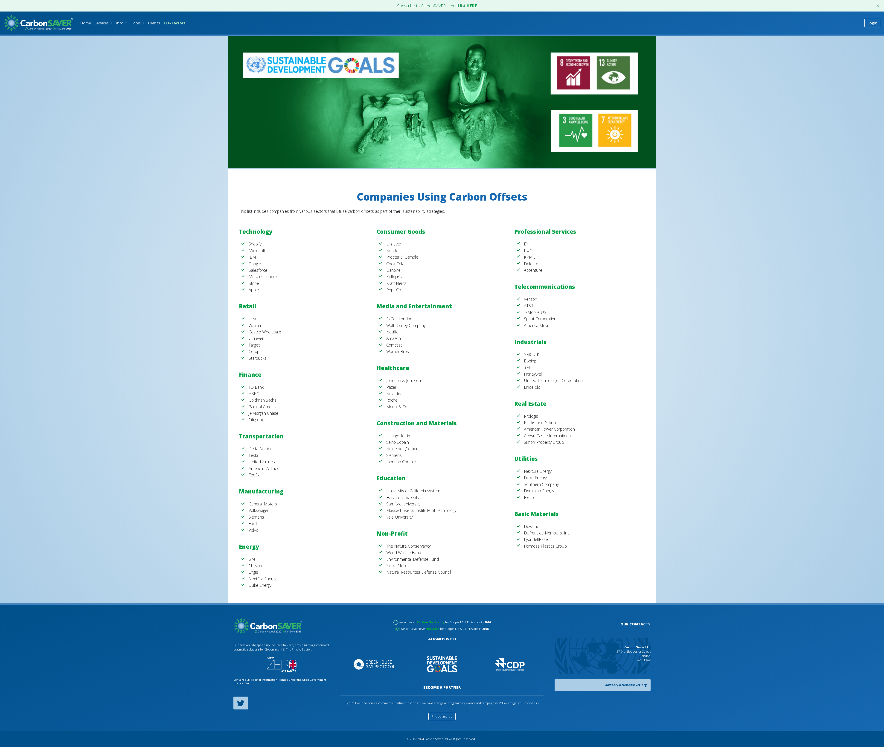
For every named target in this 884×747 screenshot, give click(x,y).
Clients (154, 23)
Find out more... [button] (442, 716)
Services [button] (102, 23)
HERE (471, 6)
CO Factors (174, 23)
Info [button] (120, 23)
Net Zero (432, 629)
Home (85, 23)
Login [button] (872, 23)
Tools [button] (136, 23)
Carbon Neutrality (431, 622)
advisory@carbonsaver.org (626, 685)
